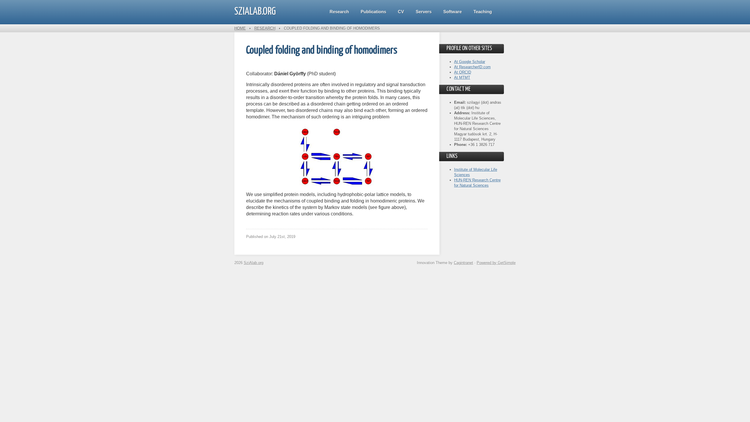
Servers (424, 11)
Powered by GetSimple (496, 263)
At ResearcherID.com (472, 67)
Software (452, 11)
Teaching (482, 11)
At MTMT (462, 77)
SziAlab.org (255, 12)
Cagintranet (463, 263)
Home (240, 28)
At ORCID (462, 72)
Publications (373, 11)
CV (401, 11)
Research (339, 11)
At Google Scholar (469, 61)
